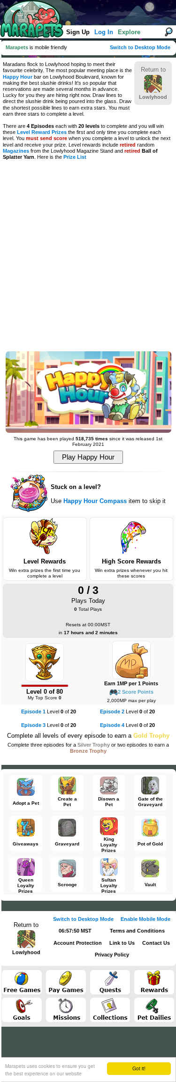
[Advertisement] (88, 256)
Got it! (138, 1068)
